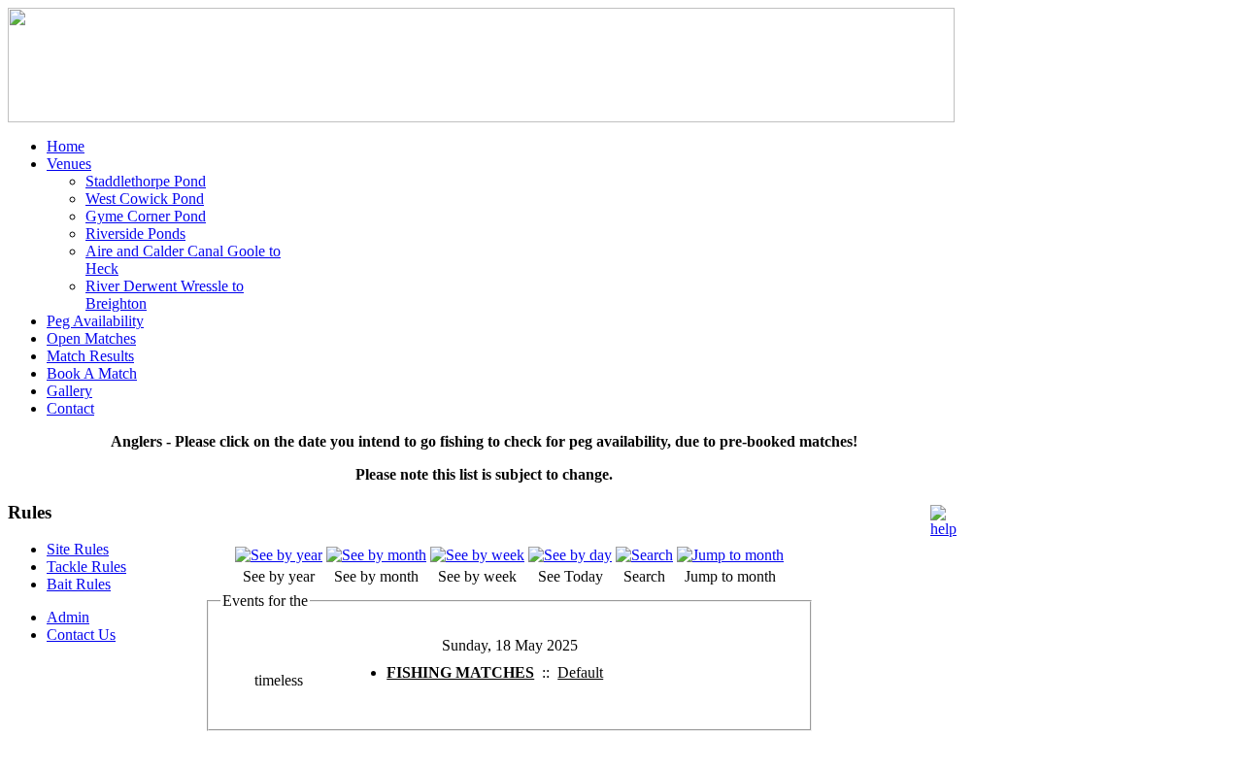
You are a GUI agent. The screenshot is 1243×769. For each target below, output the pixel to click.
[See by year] (278, 555)
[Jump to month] (730, 555)
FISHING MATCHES (460, 672)
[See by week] (477, 555)
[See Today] (570, 555)
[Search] (644, 555)
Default (580, 672)
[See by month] (376, 555)
